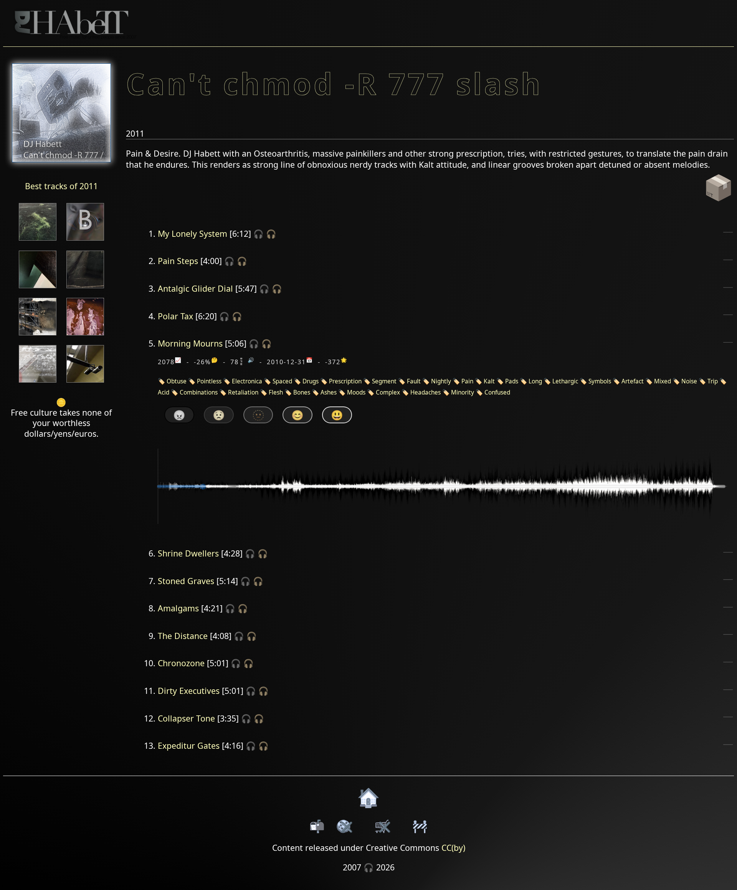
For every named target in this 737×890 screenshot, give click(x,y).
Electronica (247, 381)
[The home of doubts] (85, 288)
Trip (712, 381)
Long (535, 381)
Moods (356, 392)
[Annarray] (37, 336)
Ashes (329, 392)
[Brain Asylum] (37, 383)
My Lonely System (192, 233)
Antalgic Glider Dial (195, 288)
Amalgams (178, 608)
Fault (414, 381)
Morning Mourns (190, 343)
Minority (462, 392)
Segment (384, 381)
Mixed (662, 381)
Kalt (489, 381)
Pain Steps (178, 260)
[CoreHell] (37, 241)
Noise (689, 381)
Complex (388, 392)
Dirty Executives (189, 690)
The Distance (183, 635)
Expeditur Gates (189, 745)
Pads (511, 381)
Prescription (345, 381)
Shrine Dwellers (188, 553)
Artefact (632, 381)
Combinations (199, 392)
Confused (497, 392)
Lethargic (565, 381)
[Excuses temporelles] (37, 288)
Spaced (282, 381)
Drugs (310, 381)
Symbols (599, 381)
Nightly (441, 381)
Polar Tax (175, 316)
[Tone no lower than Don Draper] (85, 241)
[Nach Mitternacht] (85, 336)
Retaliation (243, 392)
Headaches (425, 392)
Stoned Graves (186, 580)
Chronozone (181, 663)
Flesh (276, 392)
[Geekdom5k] (85, 383)
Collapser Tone (186, 718)
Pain (467, 381)
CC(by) (453, 847)
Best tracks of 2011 (61, 186)
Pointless (209, 381)
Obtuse (177, 381)
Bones (301, 392)
